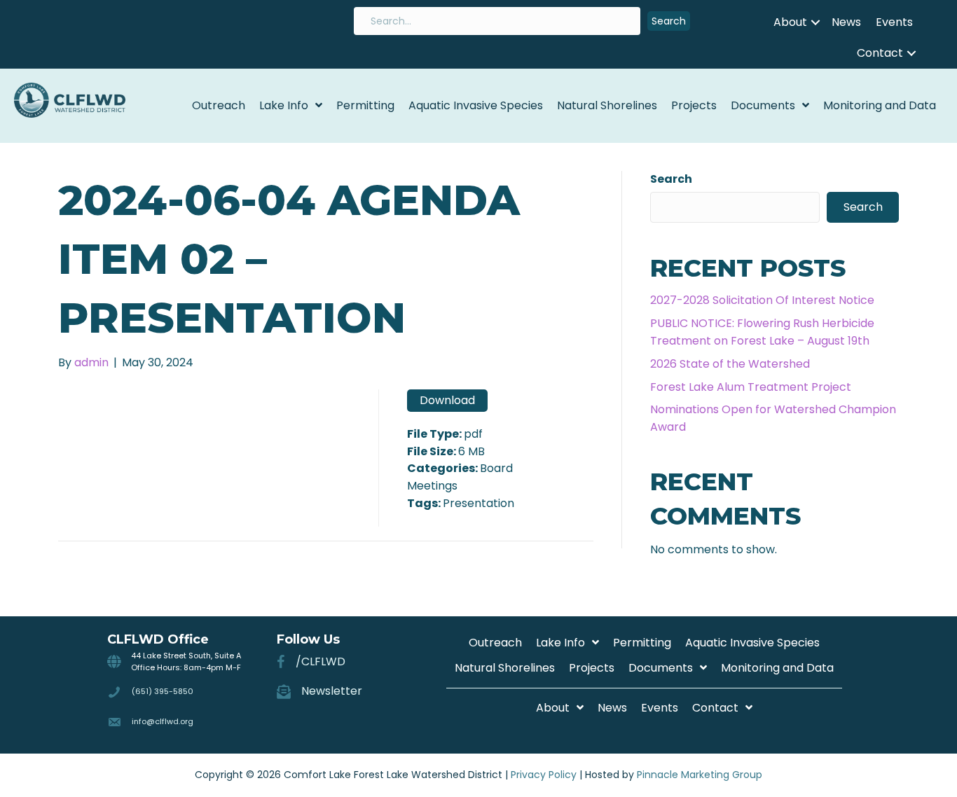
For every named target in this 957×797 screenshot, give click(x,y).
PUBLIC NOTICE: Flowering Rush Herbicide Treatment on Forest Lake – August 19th (762, 332)
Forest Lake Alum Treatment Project (750, 387)
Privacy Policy (544, 775)
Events (894, 22)
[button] (668, 21)
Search (671, 179)
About (790, 22)
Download (447, 400)
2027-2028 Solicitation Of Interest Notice (762, 300)
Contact (880, 53)
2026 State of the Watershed (730, 364)
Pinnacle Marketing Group (699, 775)
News (846, 22)
